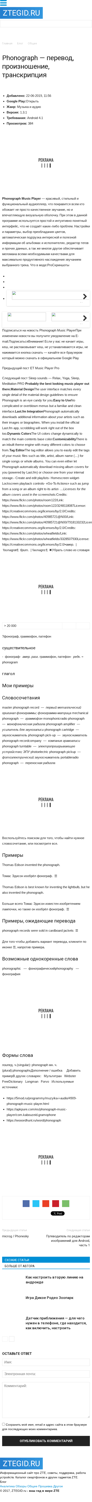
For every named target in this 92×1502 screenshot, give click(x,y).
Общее (32, 1486)
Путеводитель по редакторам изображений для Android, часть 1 (68, 1240)
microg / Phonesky (15, 1236)
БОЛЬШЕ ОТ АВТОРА (20, 1266)
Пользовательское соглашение (53, 1495)
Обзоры (21, 1486)
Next (83, 323)
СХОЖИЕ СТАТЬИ (17, 1260)
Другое (58, 1486)
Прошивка (45, 1486)
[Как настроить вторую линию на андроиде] (13, 1282)
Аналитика (7, 1486)
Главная (7, 43)
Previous (9, 323)
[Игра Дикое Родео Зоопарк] (13, 1306)
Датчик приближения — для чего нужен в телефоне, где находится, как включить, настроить (56, 1323)
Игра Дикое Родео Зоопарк (49, 1298)
